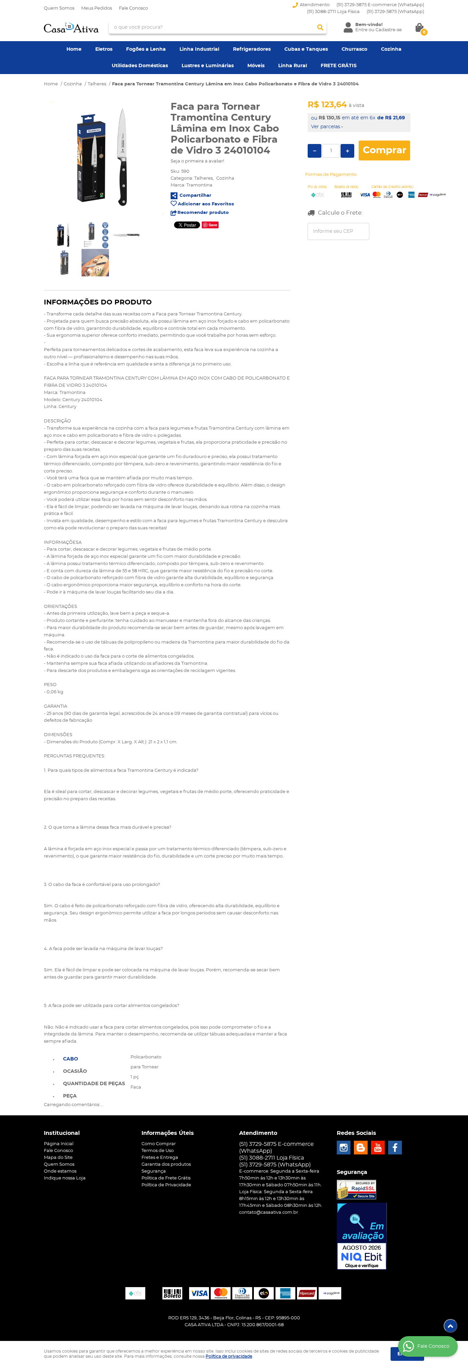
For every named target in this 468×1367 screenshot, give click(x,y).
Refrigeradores (252, 49)
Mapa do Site (58, 1157)
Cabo (70, 1059)
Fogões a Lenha (146, 49)
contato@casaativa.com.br (268, 1212)
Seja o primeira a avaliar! (197, 161)
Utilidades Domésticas (140, 65)
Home (74, 49)
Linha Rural (292, 65)
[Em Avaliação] (362, 1236)
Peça (70, 1096)
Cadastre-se (388, 30)
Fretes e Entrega (159, 1157)
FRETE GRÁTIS (339, 65)
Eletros (103, 49)
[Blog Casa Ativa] (361, 1147)
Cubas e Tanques (306, 49)
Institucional (62, 1133)
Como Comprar (158, 1144)
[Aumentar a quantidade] (347, 151)
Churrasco (354, 49)
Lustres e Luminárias (208, 65)
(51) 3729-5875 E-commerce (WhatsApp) (380, 5)
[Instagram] (343, 1147)
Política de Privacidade (166, 1185)
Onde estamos (60, 1171)
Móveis (255, 65)
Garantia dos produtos (166, 1164)
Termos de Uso (157, 1151)
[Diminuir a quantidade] (314, 151)
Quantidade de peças (94, 1083)
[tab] (94, 1058)
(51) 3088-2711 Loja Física (333, 12)
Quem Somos (59, 8)
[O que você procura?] (320, 27)
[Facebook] (395, 1147)
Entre (361, 30)
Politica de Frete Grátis (165, 1178)
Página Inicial (58, 1144)
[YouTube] (378, 1147)
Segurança (153, 1171)
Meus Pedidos (96, 8)
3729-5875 (395, 12)
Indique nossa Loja (65, 1178)
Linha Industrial (199, 49)
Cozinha (391, 49)
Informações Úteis (167, 1133)
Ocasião (75, 1071)
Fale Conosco (133, 8)
